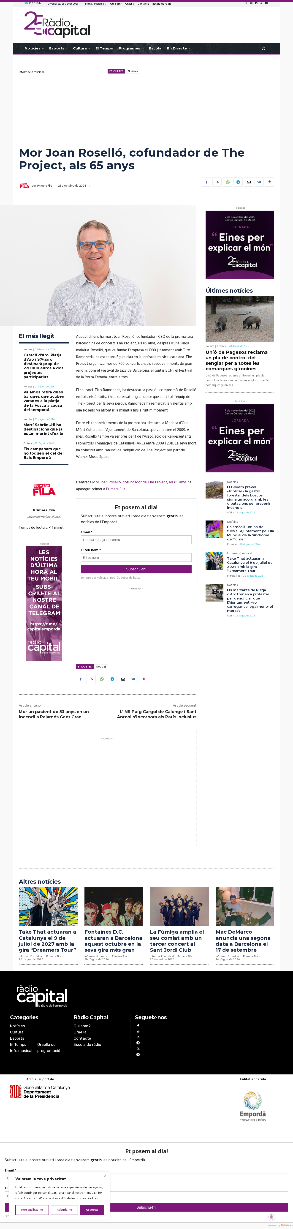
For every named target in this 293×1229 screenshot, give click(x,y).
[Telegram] (256, 3)
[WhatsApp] (227, 182)
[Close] (105, 1175)
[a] (100, 996)
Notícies (133, 71)
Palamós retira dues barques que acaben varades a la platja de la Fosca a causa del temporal (44, 401)
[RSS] (138, 1038)
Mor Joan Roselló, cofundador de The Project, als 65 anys (139, 482)
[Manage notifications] (271, 1217)
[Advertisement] (146, 110)
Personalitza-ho (32, 1210)
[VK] (259, 182)
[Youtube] (266, 3)
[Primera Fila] (25, 186)
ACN (229, 513)
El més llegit (36, 336)
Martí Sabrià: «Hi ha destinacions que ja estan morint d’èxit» (43, 429)
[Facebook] (241, 3)
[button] (263, 48)
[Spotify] (251, 3)
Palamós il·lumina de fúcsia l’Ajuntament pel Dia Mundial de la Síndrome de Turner (250, 533)
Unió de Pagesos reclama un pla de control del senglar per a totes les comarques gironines (237, 360)
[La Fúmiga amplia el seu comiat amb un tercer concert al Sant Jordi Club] (179, 906)
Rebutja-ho (64, 1210)
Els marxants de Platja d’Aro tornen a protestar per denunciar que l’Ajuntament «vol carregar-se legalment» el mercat (250, 600)
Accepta (92, 1210)
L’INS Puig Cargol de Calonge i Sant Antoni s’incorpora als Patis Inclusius (156, 714)
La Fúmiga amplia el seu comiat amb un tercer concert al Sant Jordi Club (177, 941)
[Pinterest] (269, 182)
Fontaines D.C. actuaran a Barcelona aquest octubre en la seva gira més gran (113, 941)
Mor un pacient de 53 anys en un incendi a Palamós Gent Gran (54, 714)
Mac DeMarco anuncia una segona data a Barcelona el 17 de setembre (243, 941)
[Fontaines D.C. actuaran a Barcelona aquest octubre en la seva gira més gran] (113, 906)
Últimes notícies (229, 290)
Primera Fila (44, 185)
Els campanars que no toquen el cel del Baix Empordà (44, 453)
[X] (217, 182)
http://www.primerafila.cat (44, 516)
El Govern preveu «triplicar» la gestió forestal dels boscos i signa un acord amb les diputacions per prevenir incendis (249, 497)
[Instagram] (246, 3)
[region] (59, 1196)
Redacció (221, 346)
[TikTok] (261, 3)
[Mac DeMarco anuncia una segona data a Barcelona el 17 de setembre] (245, 906)
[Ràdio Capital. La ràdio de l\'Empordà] (57, 24)
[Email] (248, 182)
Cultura (28, 443)
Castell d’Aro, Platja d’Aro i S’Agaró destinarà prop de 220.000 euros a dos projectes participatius (43, 366)
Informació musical (31, 72)
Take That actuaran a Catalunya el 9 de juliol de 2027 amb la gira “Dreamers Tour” (250, 564)
